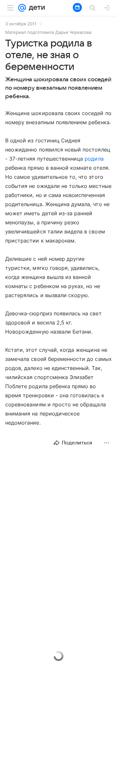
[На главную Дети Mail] (35, 8)
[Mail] (22, 8)
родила (93, 158)
